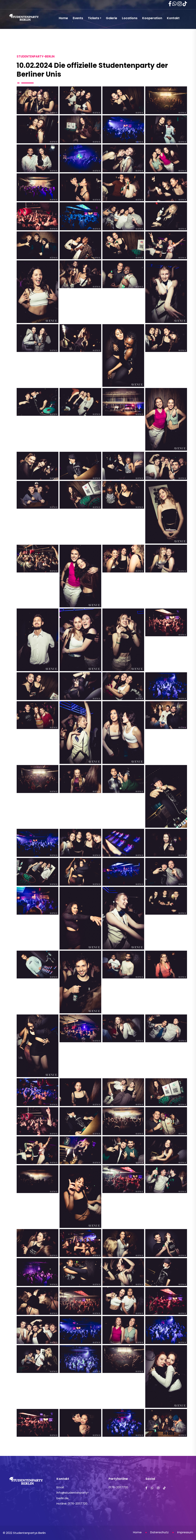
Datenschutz (159, 1532)
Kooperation (152, 18)
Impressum (185, 1532)
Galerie (111, 18)
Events (78, 18)
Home (63, 18)
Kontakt (173, 18)
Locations (129, 18)
